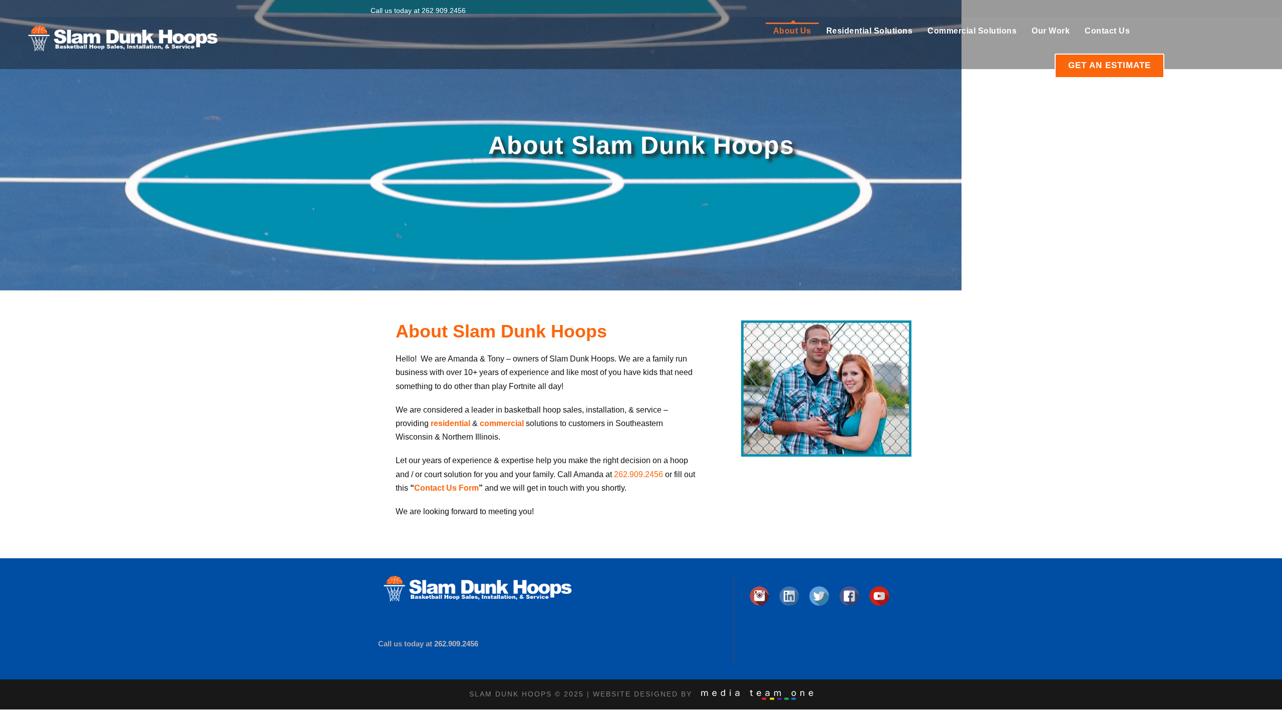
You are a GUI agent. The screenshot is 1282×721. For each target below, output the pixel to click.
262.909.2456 (444, 11)
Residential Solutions (869, 31)
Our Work (1051, 31)
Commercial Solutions (972, 31)
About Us (792, 31)
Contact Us (1107, 31)
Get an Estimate (1109, 65)
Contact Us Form (446, 488)
